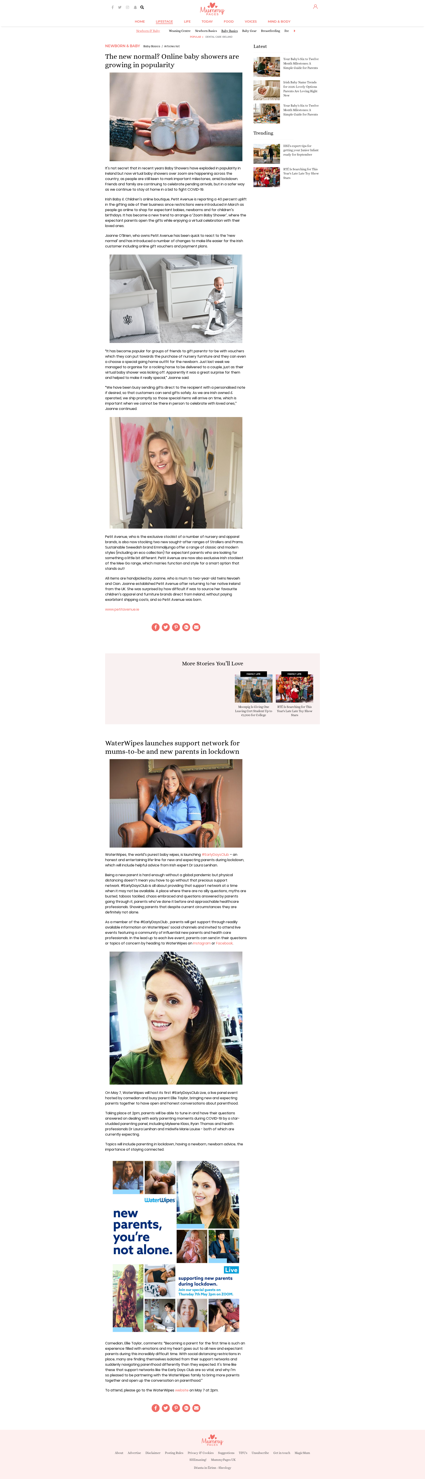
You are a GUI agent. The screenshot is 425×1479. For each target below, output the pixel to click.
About (119, 1453)
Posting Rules (174, 1453)
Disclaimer (152, 1453)
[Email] (196, 627)
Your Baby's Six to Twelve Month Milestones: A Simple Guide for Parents (301, 63)
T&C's (243, 1453)
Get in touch (281, 1453)
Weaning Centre (180, 31)
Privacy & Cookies (201, 1453)
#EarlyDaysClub (215, 854)
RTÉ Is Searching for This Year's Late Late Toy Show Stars (301, 173)
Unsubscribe (260, 1453)
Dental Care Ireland (218, 36)
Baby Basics (229, 31)
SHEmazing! (198, 1459)
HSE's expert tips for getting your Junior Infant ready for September (301, 150)
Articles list (172, 46)
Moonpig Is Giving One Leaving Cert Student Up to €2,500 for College (253, 711)
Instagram (202, 943)
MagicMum (302, 1453)
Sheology (224, 1467)
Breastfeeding (270, 31)
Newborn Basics (206, 31)
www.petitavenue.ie (122, 609)
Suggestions (226, 1453)
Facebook (224, 943)
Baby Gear (249, 31)
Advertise (134, 1453)
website (182, 1390)
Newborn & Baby (148, 31)
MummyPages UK (223, 1459)
